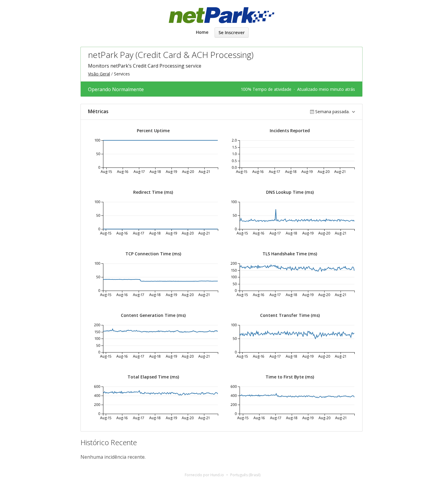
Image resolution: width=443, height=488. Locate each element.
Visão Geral (99, 74)
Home (202, 32)
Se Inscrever (231, 32)
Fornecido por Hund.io (204, 474)
